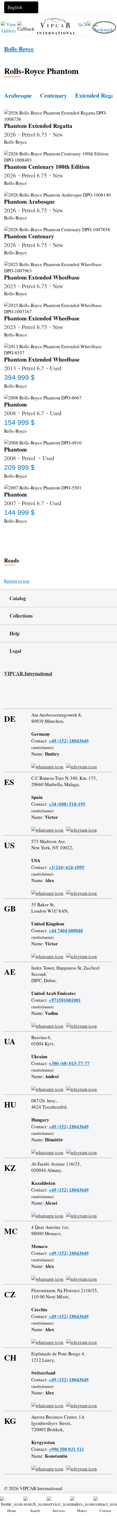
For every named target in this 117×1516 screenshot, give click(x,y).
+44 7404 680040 (66, 930)
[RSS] (53, 695)
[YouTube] (37, 695)
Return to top (16, 581)
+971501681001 (65, 1000)
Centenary (53, 95)
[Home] (55, 22)
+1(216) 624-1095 (66, 867)
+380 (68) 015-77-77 (69, 1063)
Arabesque (18, 95)
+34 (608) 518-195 (67, 804)
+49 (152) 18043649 (69, 740)
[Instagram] (21, 695)
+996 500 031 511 (66, 1449)
